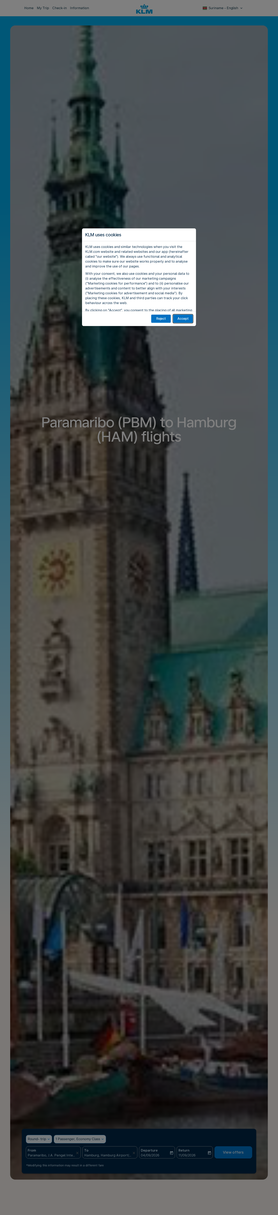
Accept (183, 319)
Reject (161, 319)
